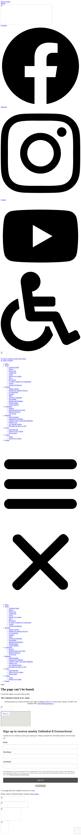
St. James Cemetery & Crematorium (20, 381)
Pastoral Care (13, 422)
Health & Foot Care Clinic (17, 410)
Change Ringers (14, 405)
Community (8, 406)
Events (7, 428)
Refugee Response (14, 412)
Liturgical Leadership (15, 397)
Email (5, 742)
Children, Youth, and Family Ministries (21, 421)
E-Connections (13, 392)
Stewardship (12, 399)
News (10, 378)
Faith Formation (14, 417)
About (7, 365)
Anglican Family (14, 367)
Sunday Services (14, 389)
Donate (7, 440)
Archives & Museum (15, 385)
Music (11, 396)
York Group (12, 413)
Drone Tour (12, 371)
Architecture (12, 373)
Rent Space (12, 380)
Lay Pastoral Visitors (15, 424)
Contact (7, 435)
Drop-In (11, 408)
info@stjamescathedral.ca (46, 703)
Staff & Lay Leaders (15, 376)
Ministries (8, 415)
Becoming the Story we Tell (17, 426)
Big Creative (35, 794)
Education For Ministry (16, 419)
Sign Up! (40, 780)
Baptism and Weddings (16, 401)
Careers (11, 383)
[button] (40, 522)
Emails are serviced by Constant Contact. (19, 774)
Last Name (7, 762)
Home (7, 364)
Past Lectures (13, 433)
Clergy (11, 374)
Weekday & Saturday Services (18, 390)
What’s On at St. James (16, 431)
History (11, 369)
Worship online (13, 403)
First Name (7, 752)
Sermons (11, 394)
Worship (7, 387)
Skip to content (5, 1)
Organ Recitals (13, 429)
